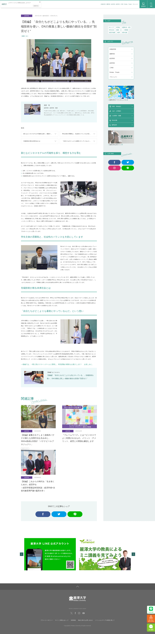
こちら (55, 372)
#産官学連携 (112, 32)
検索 (151, 6)
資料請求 (143, 6)
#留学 (118, 32)
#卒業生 (118, 27)
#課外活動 (124, 32)
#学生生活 (111, 30)
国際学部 (108, 4)
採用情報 (73, 620)
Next (133, 554)
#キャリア (111, 27)
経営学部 (118, 4)
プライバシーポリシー (47, 620)
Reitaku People (128, 4)
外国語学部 (103, 4)
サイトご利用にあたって (61, 620)
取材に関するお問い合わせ (85, 620)
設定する (36, 5)
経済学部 (113, 4)
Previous (21, 554)
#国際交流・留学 (126, 27)
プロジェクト (135, 4)
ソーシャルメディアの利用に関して (104, 620)
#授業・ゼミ (25, 36)
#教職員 (126, 30)
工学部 (121, 4)
